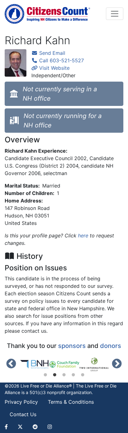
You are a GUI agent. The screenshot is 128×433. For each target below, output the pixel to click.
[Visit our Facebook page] (9, 427)
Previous (11, 364)
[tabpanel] (34, 364)
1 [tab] (45, 375)
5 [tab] (83, 375)
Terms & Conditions (71, 402)
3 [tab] (64, 375)
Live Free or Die (101, 385)
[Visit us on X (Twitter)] (20, 427)
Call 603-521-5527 (61, 60)
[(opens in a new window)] (34, 364)
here (83, 235)
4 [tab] (73, 375)
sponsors (72, 346)
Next (116, 364)
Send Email (51, 53)
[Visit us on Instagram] (50, 427)
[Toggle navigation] (114, 13)
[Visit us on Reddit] (35, 427)
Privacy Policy (21, 402)
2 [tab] (55, 375)
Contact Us (23, 414)
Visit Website (54, 68)
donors (110, 346)
